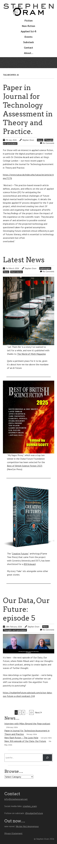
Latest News (23, 260)
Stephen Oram (28, 140)
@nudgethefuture (34, 813)
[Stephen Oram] (28, 11)
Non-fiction (28, 26)
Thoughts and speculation (15, 630)
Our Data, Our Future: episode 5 (26, 609)
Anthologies (45, 268)
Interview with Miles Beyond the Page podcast (27, 723)
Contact (28, 47)
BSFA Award (30, 564)
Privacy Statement (13, 833)
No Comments (48, 143)
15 (31, 712)
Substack (28, 42)
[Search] (47, 757)
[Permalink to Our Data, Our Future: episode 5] (28, 635)
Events (28, 36)
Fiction (29, 20)
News (40, 140)
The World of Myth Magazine (31, 353)
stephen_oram (30, 806)
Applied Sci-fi (28, 31)
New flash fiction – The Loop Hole (21, 737)
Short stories (16, 272)
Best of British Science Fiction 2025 (24, 465)
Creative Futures (20, 553)
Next (37, 712)
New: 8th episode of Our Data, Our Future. (25, 741)
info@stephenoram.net (16, 799)
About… (28, 53)
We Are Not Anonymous (27, 826)
